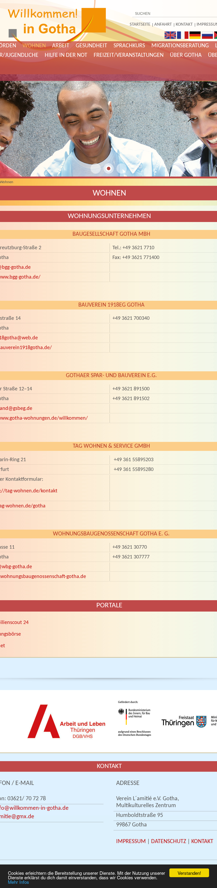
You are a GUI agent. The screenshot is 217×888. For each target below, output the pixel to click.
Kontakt (184, 24)
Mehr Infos (18, 881)
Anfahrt (163, 24)
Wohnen (34, 46)
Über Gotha (186, 55)
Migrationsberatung (180, 46)
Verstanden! (189, 873)
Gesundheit (91, 46)
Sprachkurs (129, 46)
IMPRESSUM (131, 842)
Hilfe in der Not (66, 55)
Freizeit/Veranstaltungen (129, 55)
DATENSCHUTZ (168, 842)
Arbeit (60, 46)
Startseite (140, 24)
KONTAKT (202, 842)
